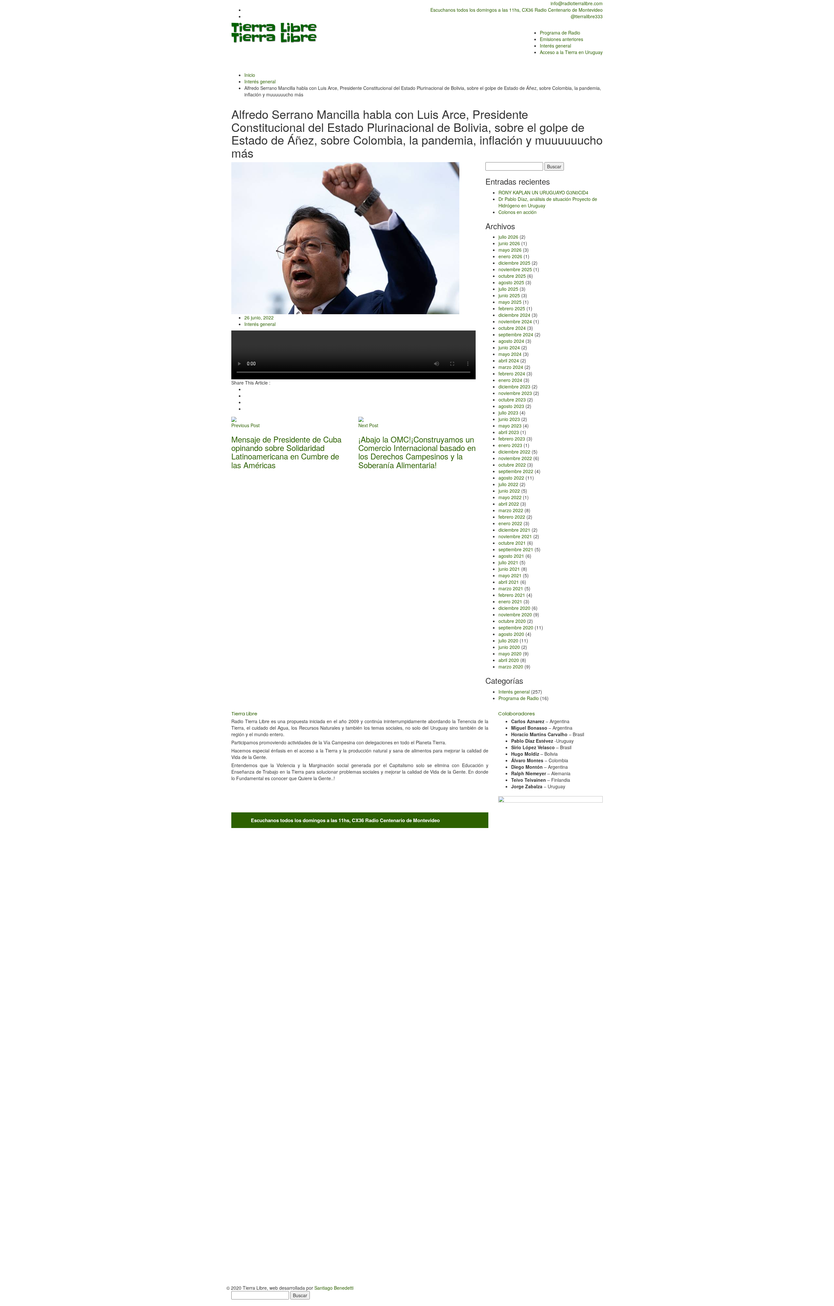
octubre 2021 (512, 543)
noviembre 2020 (515, 614)
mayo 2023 (510, 425)
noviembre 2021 (515, 536)
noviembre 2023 (515, 393)
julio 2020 (508, 640)
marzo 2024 (510, 367)
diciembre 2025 (514, 263)
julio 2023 (508, 412)
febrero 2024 (511, 373)
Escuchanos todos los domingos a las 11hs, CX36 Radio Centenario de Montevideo (516, 10)
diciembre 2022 (514, 451)
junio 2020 (509, 647)
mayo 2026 (510, 249)
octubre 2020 (512, 621)
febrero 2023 (511, 438)
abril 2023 (508, 432)
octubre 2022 (512, 464)
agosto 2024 (511, 341)
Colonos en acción (517, 212)
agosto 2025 (511, 282)
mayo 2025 (510, 302)
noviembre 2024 (515, 321)
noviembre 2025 (515, 269)
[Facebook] (246, 389)
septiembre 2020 (515, 627)
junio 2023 (509, 419)
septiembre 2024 (515, 334)
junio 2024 (509, 347)
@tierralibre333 (586, 16)
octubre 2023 (512, 399)
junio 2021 (509, 569)
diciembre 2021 (514, 530)
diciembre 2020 (514, 608)
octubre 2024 (512, 328)
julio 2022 (508, 484)
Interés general (260, 81)
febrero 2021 (511, 595)
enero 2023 (510, 445)
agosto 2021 (511, 556)
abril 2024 (508, 360)
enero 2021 (510, 601)
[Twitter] (246, 395)
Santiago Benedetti (333, 1288)
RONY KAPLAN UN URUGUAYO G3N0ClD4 (543, 192)
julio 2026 (508, 236)
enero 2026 (510, 256)
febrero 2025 (511, 308)
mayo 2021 (510, 575)
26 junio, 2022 (259, 317)
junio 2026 (509, 243)
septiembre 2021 (515, 549)
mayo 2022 (510, 497)
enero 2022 (510, 523)
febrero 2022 (511, 516)
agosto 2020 (511, 634)
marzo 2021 (510, 588)
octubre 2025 (512, 276)
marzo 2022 (510, 510)
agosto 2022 (511, 477)
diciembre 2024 (514, 315)
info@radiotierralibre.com (576, 3)
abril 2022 (508, 503)
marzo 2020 (510, 666)
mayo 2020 (510, 653)
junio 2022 (509, 490)
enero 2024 (510, 380)
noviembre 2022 (515, 458)
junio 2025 (509, 295)
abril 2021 (508, 582)
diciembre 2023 (514, 386)
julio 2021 (508, 562)
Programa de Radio (518, 698)
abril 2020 (508, 660)
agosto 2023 (511, 406)
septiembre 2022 (515, 471)
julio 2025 (508, 289)
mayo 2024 (510, 354)
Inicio (249, 75)
